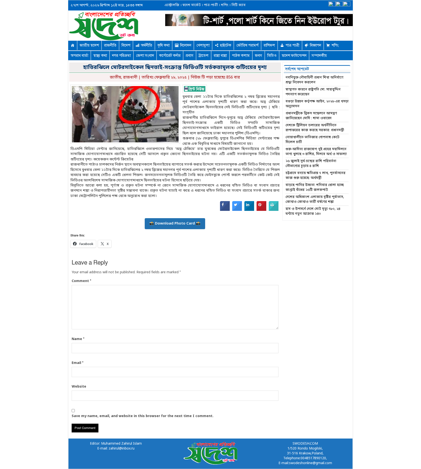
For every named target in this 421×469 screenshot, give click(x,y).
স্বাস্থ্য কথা (100, 55)
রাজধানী (130, 77)
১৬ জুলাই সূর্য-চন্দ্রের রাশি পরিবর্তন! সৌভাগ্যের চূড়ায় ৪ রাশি (311, 163)
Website (79, 386)
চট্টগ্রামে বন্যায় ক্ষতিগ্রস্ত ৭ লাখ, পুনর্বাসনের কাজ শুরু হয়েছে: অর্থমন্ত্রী (315, 175)
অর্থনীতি (146, 45)
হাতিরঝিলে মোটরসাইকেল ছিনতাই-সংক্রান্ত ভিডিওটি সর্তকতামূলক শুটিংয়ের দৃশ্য (175, 67)
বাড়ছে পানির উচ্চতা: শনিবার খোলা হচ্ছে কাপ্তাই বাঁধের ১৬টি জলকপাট (315, 187)
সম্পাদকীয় (319, 55)
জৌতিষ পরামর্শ (247, 45)
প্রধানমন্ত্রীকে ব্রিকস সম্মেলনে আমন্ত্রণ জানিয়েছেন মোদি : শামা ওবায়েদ (311, 116)
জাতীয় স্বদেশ (89, 45)
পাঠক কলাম (241, 55)
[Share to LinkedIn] (249, 209)
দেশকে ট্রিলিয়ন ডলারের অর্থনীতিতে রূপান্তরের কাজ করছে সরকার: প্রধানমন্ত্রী (315, 128)
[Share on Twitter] (237, 209)
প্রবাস (189, 55)
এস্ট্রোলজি (171, 5)
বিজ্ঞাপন (315, 45)
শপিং (224, 5)
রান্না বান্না (220, 55)
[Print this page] (273, 209)
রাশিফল (269, 45)
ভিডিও (272, 55)
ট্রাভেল (204, 55)
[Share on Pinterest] (261, 209)
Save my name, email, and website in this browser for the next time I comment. (142, 416)
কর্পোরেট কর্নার (170, 55)
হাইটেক (225, 45)
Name (78, 339)
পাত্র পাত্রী (292, 45)
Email (77, 363)
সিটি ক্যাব (238, 5)
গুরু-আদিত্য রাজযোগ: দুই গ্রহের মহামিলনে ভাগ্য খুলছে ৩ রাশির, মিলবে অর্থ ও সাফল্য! (316, 151)
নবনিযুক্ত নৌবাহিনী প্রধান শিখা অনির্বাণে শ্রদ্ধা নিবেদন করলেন (314, 80)
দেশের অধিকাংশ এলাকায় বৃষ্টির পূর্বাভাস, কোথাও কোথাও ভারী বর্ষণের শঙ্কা (315, 199)
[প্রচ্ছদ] (72, 45)
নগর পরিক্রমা (121, 55)
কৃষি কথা (163, 45)
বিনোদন (185, 45)
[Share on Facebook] (225, 209)
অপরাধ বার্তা (79, 55)
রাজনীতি (110, 45)
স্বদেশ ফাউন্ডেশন (294, 55)
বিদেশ (126, 45)
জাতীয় (115, 77)
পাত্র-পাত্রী (210, 5)
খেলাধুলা (203, 45)
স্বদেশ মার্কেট (191, 5)
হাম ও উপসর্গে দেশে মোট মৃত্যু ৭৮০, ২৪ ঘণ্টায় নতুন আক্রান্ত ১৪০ (313, 211)
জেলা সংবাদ (145, 55)
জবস (258, 55)
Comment (81, 281)
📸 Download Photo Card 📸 (175, 223)
